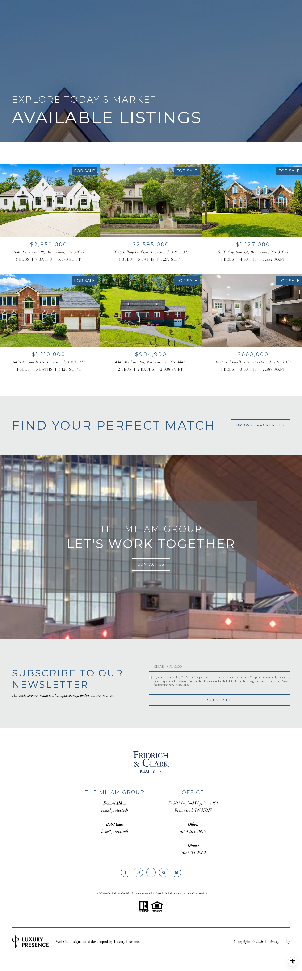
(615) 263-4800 (193, 831)
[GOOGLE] (163, 872)
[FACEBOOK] (125, 872)
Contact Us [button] (151, 564)
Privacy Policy (182, 684)
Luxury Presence (127, 941)
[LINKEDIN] (151, 872)
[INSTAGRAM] (138, 872)
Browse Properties (260, 425)
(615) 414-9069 (192, 852)
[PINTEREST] (176, 872)
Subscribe (219, 700)
